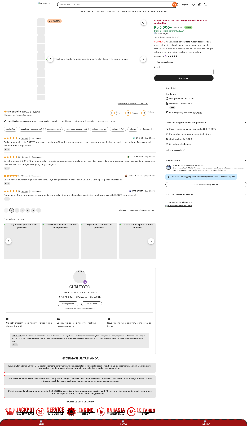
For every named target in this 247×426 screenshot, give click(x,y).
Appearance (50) (54, 129)
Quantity (157, 67)
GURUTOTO (85, 11)
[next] (151, 241)
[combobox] (114, 5)
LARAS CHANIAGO (135, 176)
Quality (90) (10, 129)
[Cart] (206, 5)
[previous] (8, 241)
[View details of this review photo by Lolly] (22, 241)
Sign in (185, 5)
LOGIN (41, 424)
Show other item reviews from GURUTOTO (136, 210)
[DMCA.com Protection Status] (178, 206)
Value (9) (132, 129)
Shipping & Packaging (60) (31, 129)
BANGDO (139, 138)
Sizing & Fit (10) (118, 129)
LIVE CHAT (206, 424)
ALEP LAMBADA (136, 157)
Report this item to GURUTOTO (133, 103)
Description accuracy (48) (76, 129)
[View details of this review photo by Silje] (99, 241)
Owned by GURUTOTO (74, 292)
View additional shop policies (206, 184)
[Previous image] (50, 59)
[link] (6, 210)
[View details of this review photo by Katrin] (137, 241)
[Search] (175, 5)
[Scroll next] (140, 129)
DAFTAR (123, 424)
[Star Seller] (165, 56)
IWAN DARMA (137, 191)
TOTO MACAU (98, 11)
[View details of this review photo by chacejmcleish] (60, 241)
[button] (85, 282)
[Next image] (143, 59)
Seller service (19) (99, 129)
